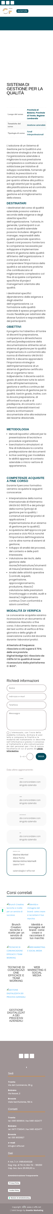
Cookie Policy (14, 1190)
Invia (41, 756)
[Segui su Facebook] (3, 2)
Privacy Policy (14, 1183)
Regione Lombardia (36, 117)
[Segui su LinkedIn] (12, 2)
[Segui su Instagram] (8, 2)
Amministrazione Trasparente (23, 1175)
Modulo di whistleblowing (20, 1198)
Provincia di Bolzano (33, 111)
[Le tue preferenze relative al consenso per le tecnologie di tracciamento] (2, 910)
